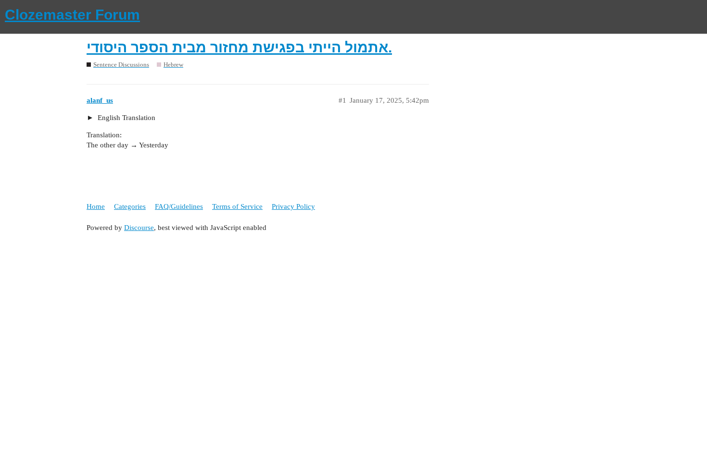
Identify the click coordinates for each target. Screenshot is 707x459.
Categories (130, 206)
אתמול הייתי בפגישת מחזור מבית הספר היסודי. (239, 47)
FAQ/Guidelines (179, 206)
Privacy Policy (293, 206)
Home (96, 206)
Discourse (139, 227)
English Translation (125, 117)
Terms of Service (237, 206)
